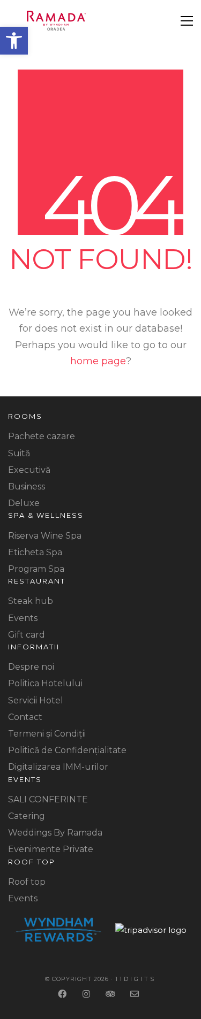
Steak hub (30, 601)
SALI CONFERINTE (48, 799)
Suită (19, 453)
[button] (14, 41)
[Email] (135, 993)
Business (26, 486)
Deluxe (24, 503)
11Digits (135, 979)
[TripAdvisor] (111, 993)
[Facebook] (63, 993)
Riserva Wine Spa (44, 536)
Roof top (27, 882)
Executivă (29, 470)
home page (98, 361)
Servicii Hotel (35, 700)
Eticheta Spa (35, 552)
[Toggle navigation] (187, 20)
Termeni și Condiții (47, 734)
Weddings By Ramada (55, 833)
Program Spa (36, 569)
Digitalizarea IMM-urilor (58, 767)
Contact (25, 717)
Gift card (26, 635)
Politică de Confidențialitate (67, 750)
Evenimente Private (50, 849)
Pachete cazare (41, 436)
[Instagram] (87, 993)
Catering (26, 816)
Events (23, 618)
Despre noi (31, 667)
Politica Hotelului (45, 683)
